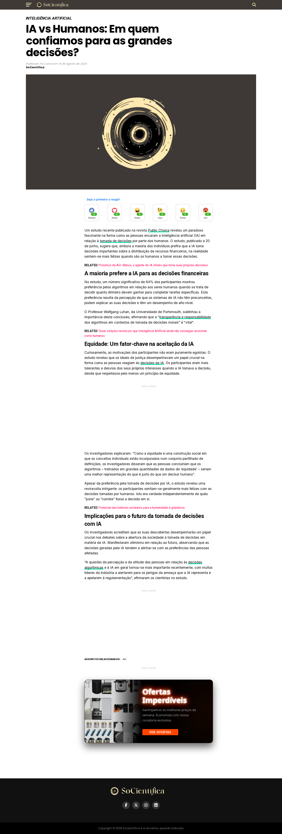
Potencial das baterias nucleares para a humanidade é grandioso (141, 507)
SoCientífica (35, 67)
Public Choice (158, 230)
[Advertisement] (148, 415)
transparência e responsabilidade (185, 317)
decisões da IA (152, 363)
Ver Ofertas (160, 732)
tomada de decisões (116, 241)
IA (125, 659)
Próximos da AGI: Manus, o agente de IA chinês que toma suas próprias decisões (153, 265)
